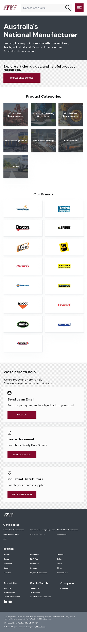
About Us (10, 583)
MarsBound (40, 627)
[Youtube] (10, 602)
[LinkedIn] (5, 602)
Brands (8, 548)
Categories (11, 525)
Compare (67, 583)
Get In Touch (39, 583)
